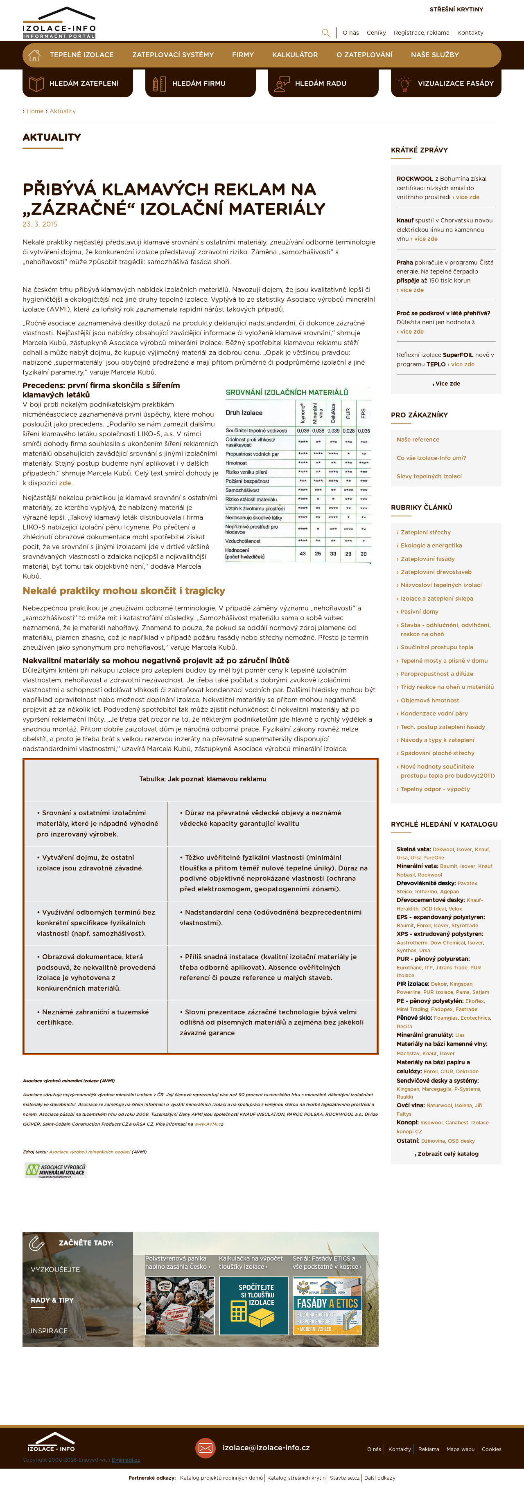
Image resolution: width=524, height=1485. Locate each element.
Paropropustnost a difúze (437, 674)
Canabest (456, 1122)
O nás (351, 33)
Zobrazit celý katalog (448, 1154)
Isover (464, 849)
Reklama (428, 1449)
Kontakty (470, 33)
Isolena (463, 1105)
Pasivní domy (419, 612)
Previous (141, 1311)
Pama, (463, 992)
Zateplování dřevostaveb (436, 572)
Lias (460, 1035)
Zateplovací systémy (173, 55)
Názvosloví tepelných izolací (441, 585)
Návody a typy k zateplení (437, 740)
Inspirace (49, 1331)
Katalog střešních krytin (296, 1478)
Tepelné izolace (82, 55)
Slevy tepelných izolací (429, 477)
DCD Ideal (433, 908)
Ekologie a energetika (431, 546)
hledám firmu (199, 84)
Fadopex (442, 1009)
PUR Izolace (438, 992)
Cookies (491, 1449)
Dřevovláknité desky (425, 883)
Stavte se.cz (345, 1478)
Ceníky (376, 33)
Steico (404, 891)
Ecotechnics (475, 1018)
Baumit (448, 866)
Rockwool (430, 875)
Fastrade (466, 1009)
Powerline (408, 992)
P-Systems (467, 1089)
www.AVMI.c (207, 1124)
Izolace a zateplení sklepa (437, 599)
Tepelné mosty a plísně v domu (444, 661)
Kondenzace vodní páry (434, 714)
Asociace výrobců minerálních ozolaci (89, 1152)
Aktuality (63, 111)
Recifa (404, 1026)
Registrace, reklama (421, 33)
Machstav (408, 1053)
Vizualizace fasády (456, 84)
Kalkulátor (295, 55)
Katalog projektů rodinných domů (221, 1478)
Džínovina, (433, 1141)
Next (372, 1311)
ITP (429, 967)
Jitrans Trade (452, 967)
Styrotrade (465, 925)
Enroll (424, 925)
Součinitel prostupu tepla (437, 648)
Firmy (243, 55)
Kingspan (461, 984)
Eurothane (409, 967)
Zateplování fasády (428, 559)
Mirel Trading (412, 1009)
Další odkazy (379, 1478)
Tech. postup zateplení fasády (443, 727)
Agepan (449, 891)
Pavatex (467, 883)
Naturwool (439, 1105)
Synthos (406, 950)
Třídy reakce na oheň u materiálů (447, 687)
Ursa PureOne (427, 857)
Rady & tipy (52, 1300)
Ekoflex (474, 1001)
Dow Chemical (447, 942)
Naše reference (418, 440)
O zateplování (365, 55)
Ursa (402, 857)
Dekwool (443, 849)
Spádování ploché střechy (437, 753)
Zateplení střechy (426, 533)
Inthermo (426, 891)
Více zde (448, 384)
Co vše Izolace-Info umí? (431, 458)
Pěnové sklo (414, 1018)
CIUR (446, 1071)
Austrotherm (412, 942)
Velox (455, 908)
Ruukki (405, 1097)
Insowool (431, 1122)
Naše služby (435, 55)
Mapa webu (460, 1449)
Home (35, 111)
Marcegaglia (437, 1089)
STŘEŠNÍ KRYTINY (456, 10)
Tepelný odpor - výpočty (435, 789)
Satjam (480, 992)
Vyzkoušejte (55, 1270)
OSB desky (461, 1141)
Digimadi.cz (126, 1460)
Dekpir (439, 984)
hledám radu (320, 84)
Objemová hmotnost (430, 701)
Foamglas (446, 1018)
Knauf (482, 849)
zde (65, 483)
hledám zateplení (84, 84)
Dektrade (467, 1071)
